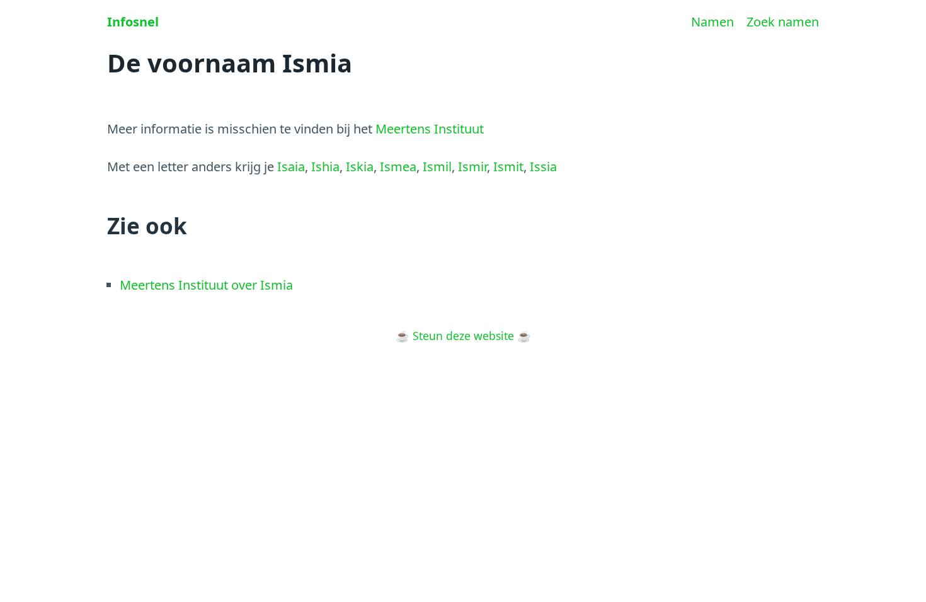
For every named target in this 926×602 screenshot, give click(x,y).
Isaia (291, 166)
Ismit (508, 166)
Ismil (437, 166)
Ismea (398, 166)
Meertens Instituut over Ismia (206, 284)
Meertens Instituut (429, 128)
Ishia (325, 166)
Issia (543, 166)
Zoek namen (782, 21)
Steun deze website (463, 335)
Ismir (472, 166)
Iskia (360, 166)
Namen (712, 21)
